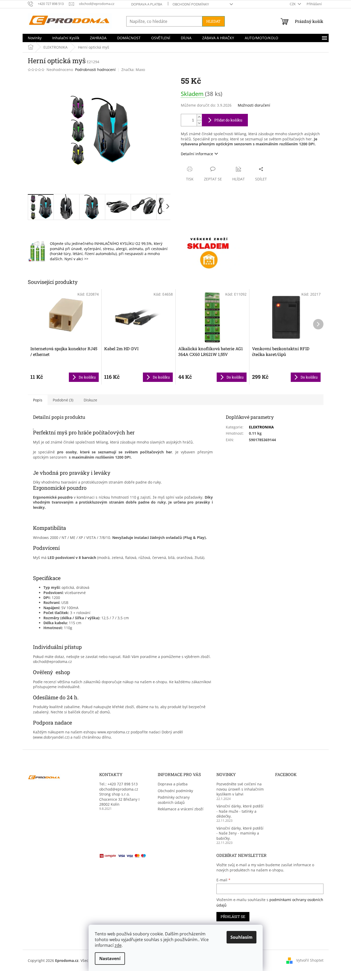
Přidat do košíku (228, 120)
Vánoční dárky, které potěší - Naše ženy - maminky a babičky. (239, 833)
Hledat (213, 21)
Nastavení (110, 958)
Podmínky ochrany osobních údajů (174, 800)
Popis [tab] (37, 399)
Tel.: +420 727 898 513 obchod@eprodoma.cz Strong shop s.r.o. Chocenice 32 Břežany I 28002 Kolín (119, 794)
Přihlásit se (233, 916)
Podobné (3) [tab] (63, 399)
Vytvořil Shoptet (309, 960)
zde (118, 945)
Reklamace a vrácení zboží (180, 808)
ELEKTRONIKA (261, 427)
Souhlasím (241, 937)
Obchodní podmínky (191, 4)
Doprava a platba (146, 4)
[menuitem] (35, 38)
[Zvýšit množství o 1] (199, 117)
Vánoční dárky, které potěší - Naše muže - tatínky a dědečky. (239, 811)
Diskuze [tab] (90, 399)
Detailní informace (197, 153)
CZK (293, 4)
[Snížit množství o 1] (199, 123)
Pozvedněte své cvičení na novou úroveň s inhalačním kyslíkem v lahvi (240, 789)
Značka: (133, 69)
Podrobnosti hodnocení (95, 69)
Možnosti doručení (254, 105)
